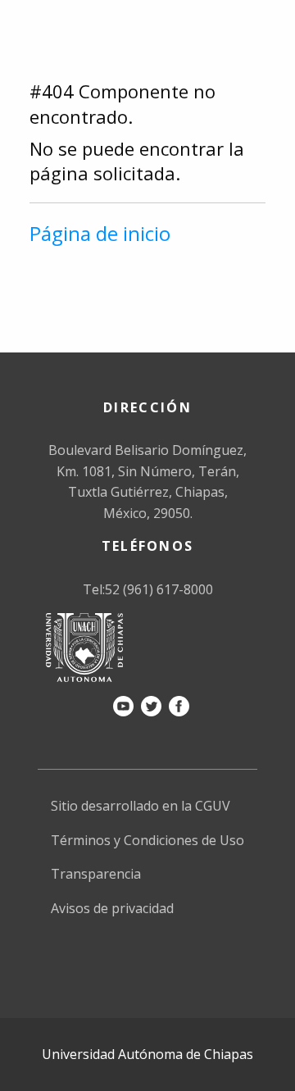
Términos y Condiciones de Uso (147, 840)
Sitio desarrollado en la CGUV (140, 806)
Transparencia (96, 874)
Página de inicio (100, 233)
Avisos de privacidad (112, 908)
